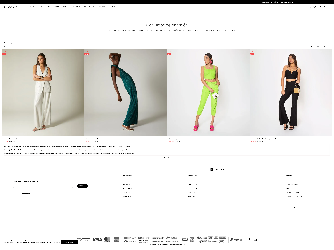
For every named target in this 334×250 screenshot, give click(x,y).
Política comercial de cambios (294, 196)
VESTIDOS (102, 7)
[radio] (309, 46)
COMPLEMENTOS (89, 7)
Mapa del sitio (126, 192)
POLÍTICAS (289, 175)
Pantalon (19, 42)
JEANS (48, 7)
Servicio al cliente (192, 184)
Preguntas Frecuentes (193, 200)
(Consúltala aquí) (26, 193)
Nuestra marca (126, 184)
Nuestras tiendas (127, 196)
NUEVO (32, 7)
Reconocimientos (127, 188)
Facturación (191, 204)
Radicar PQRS (191, 196)
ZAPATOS (65, 7)
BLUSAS (56, 7)
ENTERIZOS (112, 7)
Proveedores (191, 192)
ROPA (40, 7)
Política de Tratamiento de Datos (294, 204)
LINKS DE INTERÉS (192, 175)
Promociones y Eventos (292, 207)
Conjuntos (12, 42)
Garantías (288, 188)
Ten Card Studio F (192, 188)
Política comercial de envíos (293, 192)
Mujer (5, 42)
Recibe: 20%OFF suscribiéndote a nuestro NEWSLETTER (167, 2)
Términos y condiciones (292, 184)
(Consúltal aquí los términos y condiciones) (61, 194)
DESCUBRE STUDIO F (128, 175)
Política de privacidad (291, 200)
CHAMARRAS (76, 7)
